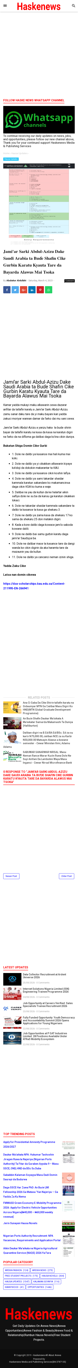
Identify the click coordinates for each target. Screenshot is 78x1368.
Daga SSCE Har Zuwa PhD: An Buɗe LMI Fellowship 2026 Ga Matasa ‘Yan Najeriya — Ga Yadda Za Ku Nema (30, 1192)
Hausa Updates (11, 159)
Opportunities (36, 1287)
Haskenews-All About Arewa (47, 1355)
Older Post (66, 876)
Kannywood (12, 1287)
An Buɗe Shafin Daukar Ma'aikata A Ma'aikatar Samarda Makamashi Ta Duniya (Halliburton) (48, 722)
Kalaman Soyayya (43, 1281)
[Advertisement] (39, 56)
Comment (69, 280)
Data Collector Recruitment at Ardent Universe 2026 (44, 976)
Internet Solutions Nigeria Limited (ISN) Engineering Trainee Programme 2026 (46, 990)
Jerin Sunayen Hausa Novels (20, 1223)
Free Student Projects (18, 1276)
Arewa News (39, 1270)
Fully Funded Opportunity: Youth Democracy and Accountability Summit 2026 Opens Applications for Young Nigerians (49, 1020)
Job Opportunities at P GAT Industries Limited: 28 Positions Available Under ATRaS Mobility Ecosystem (45, 1036)
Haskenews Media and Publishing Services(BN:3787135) (37, 1362)
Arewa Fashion (13, 1270)
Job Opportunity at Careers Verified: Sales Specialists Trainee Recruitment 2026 (48, 1004)
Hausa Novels (50, 1276)
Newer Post (11, 876)
